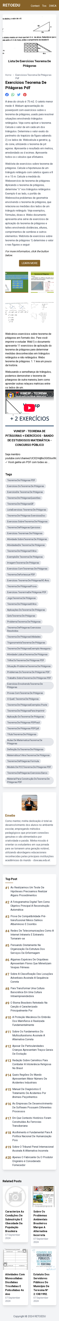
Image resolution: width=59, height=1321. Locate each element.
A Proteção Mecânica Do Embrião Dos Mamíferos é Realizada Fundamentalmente (31, 1021)
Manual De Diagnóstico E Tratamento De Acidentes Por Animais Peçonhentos (29, 1093)
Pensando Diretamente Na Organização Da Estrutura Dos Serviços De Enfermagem (27, 949)
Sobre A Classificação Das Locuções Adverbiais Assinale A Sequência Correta (31, 977)
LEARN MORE (30, 263)
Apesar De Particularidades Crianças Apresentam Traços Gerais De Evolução (32, 1049)
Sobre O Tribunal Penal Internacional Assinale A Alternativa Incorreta (33, 1148)
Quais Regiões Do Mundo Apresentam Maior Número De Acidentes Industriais (29, 1078)
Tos (44, 5)
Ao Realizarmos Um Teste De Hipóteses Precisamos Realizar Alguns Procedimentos (28, 891)
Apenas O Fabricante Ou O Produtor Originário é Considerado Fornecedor (32, 1161)
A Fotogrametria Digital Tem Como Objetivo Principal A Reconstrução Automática (30, 905)
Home (8, 75)
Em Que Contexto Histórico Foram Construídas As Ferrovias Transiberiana (31, 1121)
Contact (35, 5)
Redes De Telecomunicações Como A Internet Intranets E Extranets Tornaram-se (32, 934)
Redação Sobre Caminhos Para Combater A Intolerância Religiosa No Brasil (31, 1064)
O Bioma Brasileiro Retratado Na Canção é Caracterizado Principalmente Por (28, 1006)
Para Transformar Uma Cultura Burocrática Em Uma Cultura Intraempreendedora (27, 992)
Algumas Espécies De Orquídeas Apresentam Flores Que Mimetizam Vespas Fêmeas (30, 963)
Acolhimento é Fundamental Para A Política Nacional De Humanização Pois (32, 1136)
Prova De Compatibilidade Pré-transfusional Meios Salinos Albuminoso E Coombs (28, 920)
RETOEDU (11, 5)
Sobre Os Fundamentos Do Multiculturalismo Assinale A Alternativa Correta (28, 1035)
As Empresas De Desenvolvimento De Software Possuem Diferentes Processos (32, 1107)
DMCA (52, 5)
